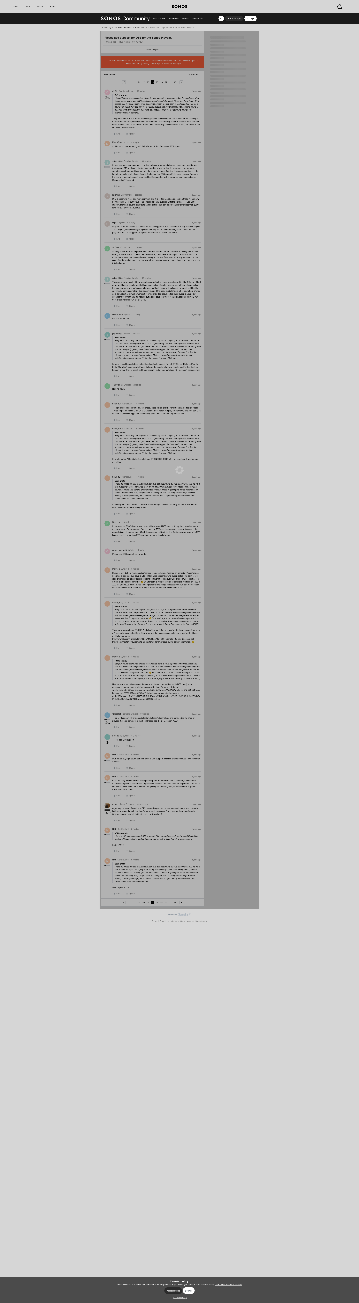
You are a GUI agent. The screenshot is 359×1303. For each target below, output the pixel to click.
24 (152, 82)
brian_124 (116, 403)
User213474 (117, 314)
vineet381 (116, 713)
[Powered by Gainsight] (179, 915)
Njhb (114, 754)
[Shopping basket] (340, 7)
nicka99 (115, 804)
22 (143, 82)
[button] (234, 18)
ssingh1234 (117, 161)
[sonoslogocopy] (180, 6)
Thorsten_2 (117, 384)
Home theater (141, 27)
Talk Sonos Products (123, 27)
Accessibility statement (197, 921)
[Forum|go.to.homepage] (125, 18)
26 (161, 82)
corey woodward (119, 549)
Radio (52, 6)
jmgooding (117, 333)
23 (148, 82)
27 (166, 82)
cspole (115, 222)
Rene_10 (116, 522)
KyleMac (116, 194)
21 (139, 82)
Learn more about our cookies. (228, 1284)
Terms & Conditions (160, 921)
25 (157, 82)
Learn (27, 6)
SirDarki (115, 247)
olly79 (115, 91)
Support (39, 6)
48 (175, 82)
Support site (197, 18)
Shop (15, 6)
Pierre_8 (116, 568)
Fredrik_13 (117, 735)
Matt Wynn (117, 142)
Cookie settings (178, 921)
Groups (185, 18)
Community (106, 27)
